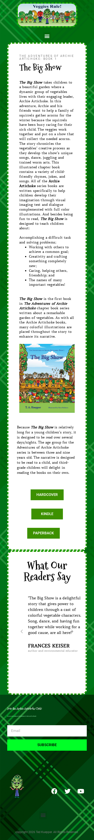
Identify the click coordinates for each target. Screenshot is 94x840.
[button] (47, 36)
